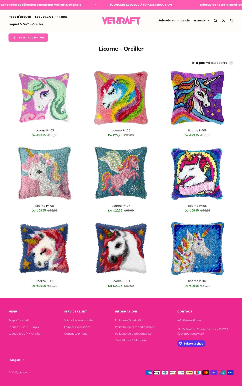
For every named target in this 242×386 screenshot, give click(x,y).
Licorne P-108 (197, 206)
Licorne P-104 (121, 281)
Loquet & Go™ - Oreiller (26, 24)
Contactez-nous (75, 334)
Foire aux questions (77, 327)
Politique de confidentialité (133, 334)
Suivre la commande (174, 20)
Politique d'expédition (129, 320)
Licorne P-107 (121, 206)
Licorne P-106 (44, 206)
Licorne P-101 (45, 281)
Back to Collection (31, 37)
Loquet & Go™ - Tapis (51, 17)
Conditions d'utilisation (130, 340)
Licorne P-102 (197, 281)
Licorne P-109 (197, 130)
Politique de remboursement (135, 327)
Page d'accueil (20, 17)
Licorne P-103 (44, 130)
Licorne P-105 (121, 130)
